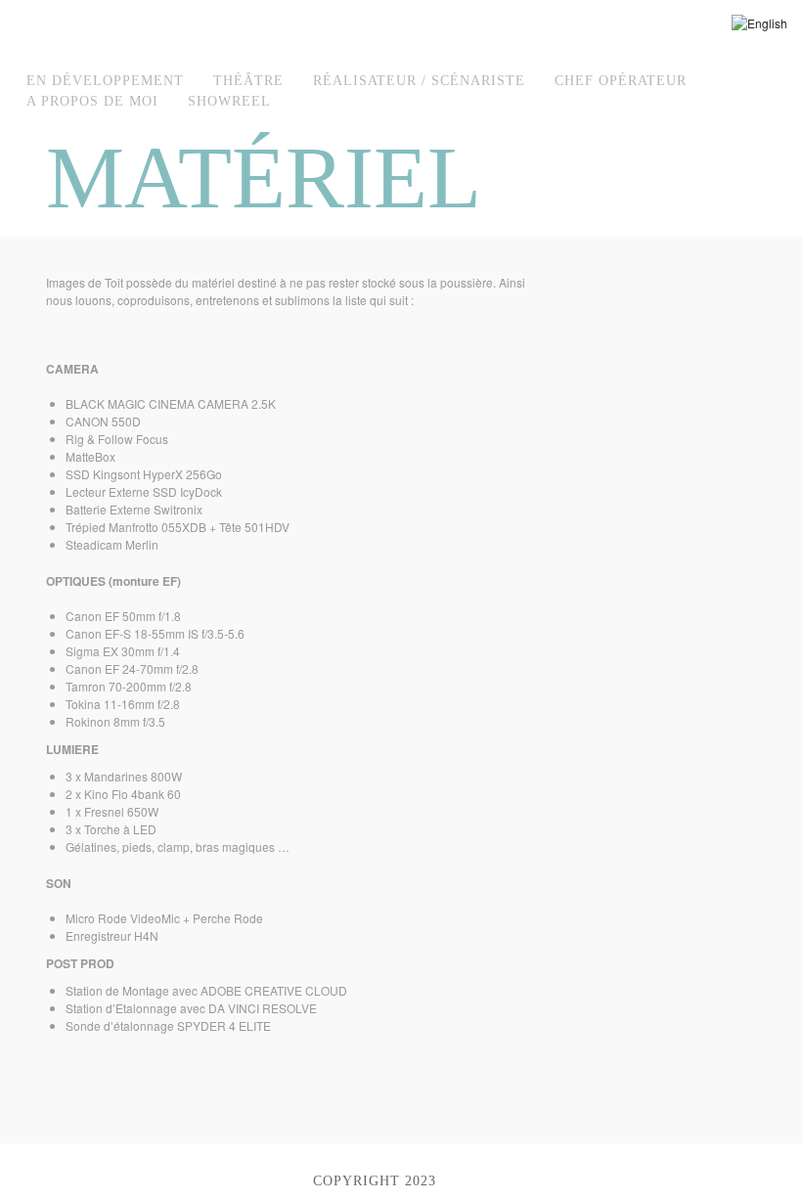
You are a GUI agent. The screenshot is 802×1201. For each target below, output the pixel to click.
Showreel (229, 101)
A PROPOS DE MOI (92, 101)
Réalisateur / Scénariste (419, 80)
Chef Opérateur (621, 80)
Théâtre (248, 80)
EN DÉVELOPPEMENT (105, 80)
